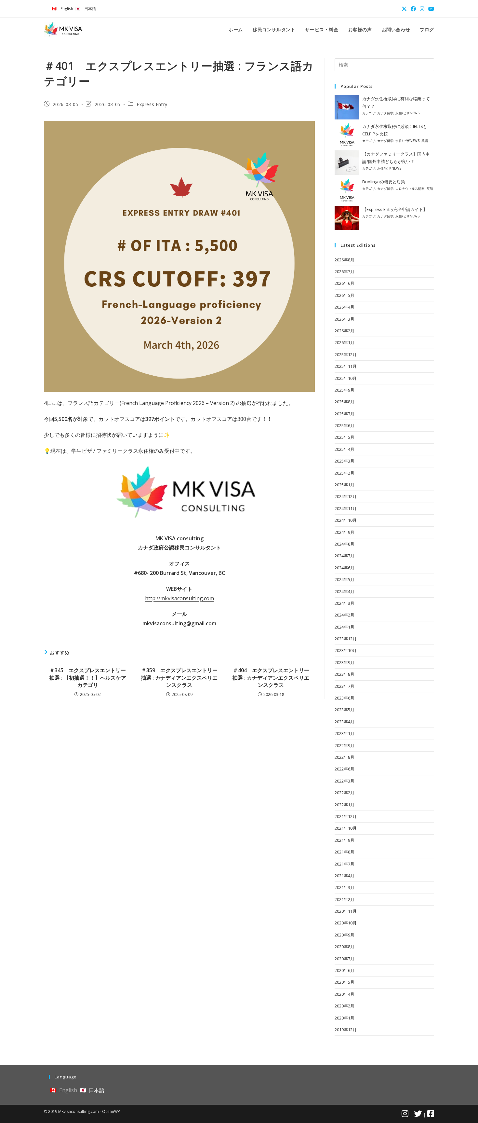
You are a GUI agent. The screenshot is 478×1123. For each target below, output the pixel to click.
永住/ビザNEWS (407, 113)
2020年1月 (344, 1018)
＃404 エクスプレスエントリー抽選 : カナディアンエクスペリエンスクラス (270, 677)
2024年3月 (344, 603)
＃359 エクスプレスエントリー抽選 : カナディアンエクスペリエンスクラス (179, 677)
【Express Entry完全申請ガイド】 (394, 209)
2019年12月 (346, 1030)
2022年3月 (344, 781)
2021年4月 (344, 876)
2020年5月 (344, 982)
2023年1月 (344, 733)
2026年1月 (344, 342)
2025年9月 (344, 390)
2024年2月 (344, 615)
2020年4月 (344, 994)
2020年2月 (344, 1006)
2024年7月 (344, 556)
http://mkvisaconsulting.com (179, 598)
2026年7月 (344, 271)
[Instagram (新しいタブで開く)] (422, 9)
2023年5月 (344, 710)
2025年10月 (346, 378)
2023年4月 (344, 722)
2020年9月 (344, 935)
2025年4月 (344, 449)
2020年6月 (344, 970)
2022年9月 (344, 745)
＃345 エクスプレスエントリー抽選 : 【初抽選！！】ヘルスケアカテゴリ (87, 677)
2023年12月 (346, 639)
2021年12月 (346, 816)
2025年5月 (344, 437)
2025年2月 (344, 473)
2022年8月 (344, 757)
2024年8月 (344, 544)
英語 (424, 140)
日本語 (90, 8)
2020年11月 (346, 911)
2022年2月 (344, 793)
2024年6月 (344, 568)
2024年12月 (346, 496)
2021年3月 (344, 887)
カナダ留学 (385, 113)
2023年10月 (346, 650)
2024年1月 (344, 627)
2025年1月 (344, 485)
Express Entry (152, 104)
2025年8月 (344, 402)
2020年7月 (344, 959)
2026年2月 (344, 331)
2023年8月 (344, 674)
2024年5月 (344, 579)
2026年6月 (344, 283)
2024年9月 (344, 532)
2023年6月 (344, 698)
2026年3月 (344, 319)
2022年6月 (344, 769)
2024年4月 (344, 591)
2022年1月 (344, 805)
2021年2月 (344, 899)
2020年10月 (346, 923)
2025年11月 (346, 366)
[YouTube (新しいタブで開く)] (430, 9)
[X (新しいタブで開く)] (404, 9)
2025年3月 (344, 461)
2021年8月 (344, 852)
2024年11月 (346, 508)
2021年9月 (344, 840)
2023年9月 (344, 662)
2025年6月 (344, 425)
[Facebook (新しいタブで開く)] (413, 9)
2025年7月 (344, 414)
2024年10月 (346, 520)
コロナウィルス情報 (410, 188)
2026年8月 (344, 260)
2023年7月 (344, 686)
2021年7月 (344, 864)
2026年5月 (344, 295)
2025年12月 (346, 354)
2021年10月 (346, 828)
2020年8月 (344, 947)
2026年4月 (344, 307)
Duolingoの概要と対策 (383, 182)
